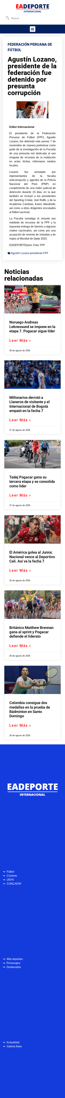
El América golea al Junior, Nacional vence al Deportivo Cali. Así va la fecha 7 (32, 556)
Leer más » (20, 340)
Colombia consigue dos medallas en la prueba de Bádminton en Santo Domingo (29, 709)
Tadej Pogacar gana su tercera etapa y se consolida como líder (32, 481)
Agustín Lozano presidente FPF (29, 253)
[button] (32, 29)
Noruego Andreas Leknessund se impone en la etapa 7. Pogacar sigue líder (32, 326)
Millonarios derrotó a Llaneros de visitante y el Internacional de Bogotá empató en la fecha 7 (29, 404)
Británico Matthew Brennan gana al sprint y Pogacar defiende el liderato (31, 632)
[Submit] (7, 18)
